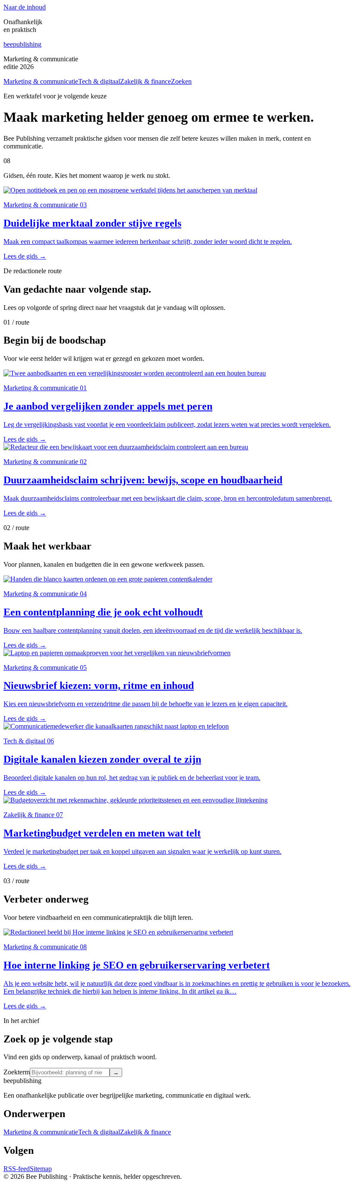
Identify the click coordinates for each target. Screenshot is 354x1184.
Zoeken (181, 81)
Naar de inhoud (24, 7)
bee (22, 44)
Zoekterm (16, 1072)
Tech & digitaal (99, 81)
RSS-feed (16, 1168)
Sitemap (41, 1168)
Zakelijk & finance (145, 81)
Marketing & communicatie (40, 81)
